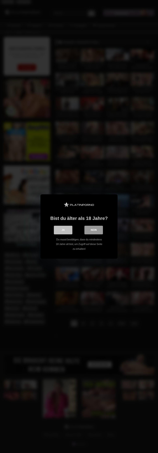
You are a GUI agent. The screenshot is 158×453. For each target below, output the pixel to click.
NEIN (94, 230)
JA (63, 230)
